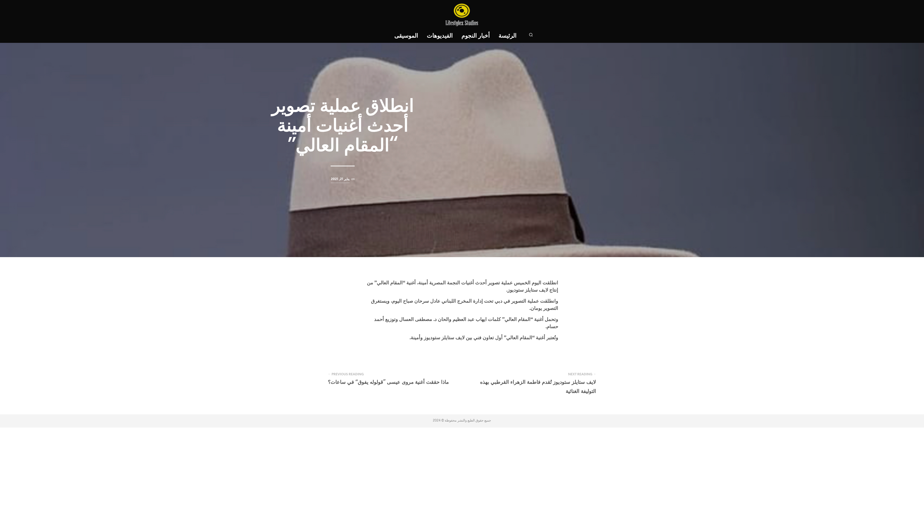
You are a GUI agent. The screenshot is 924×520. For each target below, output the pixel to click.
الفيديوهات (440, 36)
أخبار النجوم (476, 36)
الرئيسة (508, 36)
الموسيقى (406, 36)
